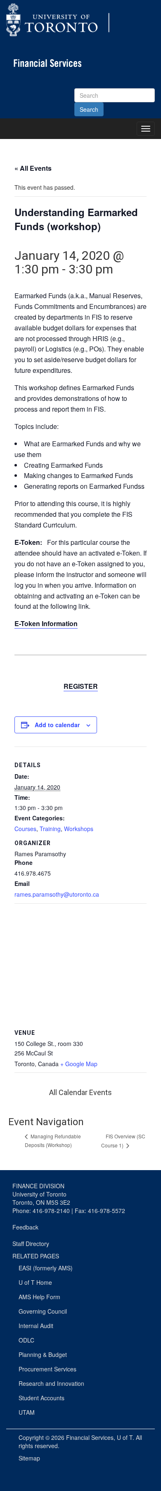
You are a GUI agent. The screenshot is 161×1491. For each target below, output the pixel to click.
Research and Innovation (51, 1383)
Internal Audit (36, 1325)
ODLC (26, 1340)
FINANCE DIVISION (38, 1186)
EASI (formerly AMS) (46, 1268)
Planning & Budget (43, 1354)
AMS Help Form (39, 1297)
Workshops (78, 828)
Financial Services (90, 1437)
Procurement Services (47, 1369)
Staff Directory (30, 1243)
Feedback (25, 1227)
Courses (25, 828)
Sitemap (29, 1458)
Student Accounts (41, 1398)
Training (50, 828)
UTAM (27, 1412)
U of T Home (35, 1282)
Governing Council (43, 1311)
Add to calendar (57, 725)
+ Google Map (78, 1064)
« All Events (33, 168)
